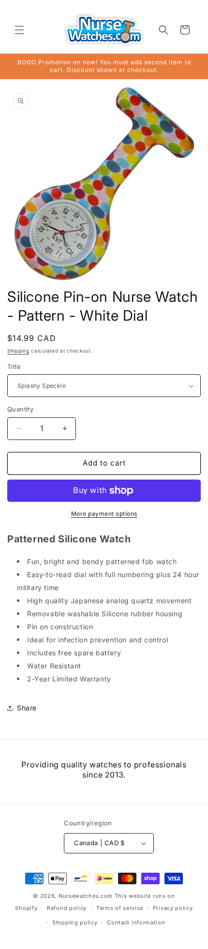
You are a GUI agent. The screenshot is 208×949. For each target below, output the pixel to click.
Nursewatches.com (86, 895)
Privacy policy (173, 908)
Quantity (20, 409)
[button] (19, 30)
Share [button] (27, 708)
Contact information (136, 922)
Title (14, 366)
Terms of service (119, 908)
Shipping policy (75, 922)
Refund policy (67, 908)
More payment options (104, 513)
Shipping (18, 351)
